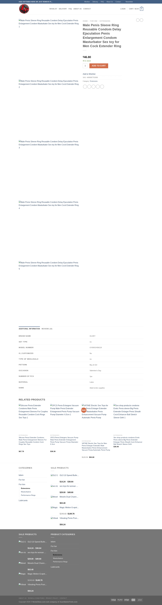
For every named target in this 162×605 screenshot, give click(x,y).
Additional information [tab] (29, 329)
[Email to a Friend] (93, 87)
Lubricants (23, 500)
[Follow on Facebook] (135, 2)
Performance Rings (28, 495)
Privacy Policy (52, 598)
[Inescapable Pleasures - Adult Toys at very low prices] (30, 9)
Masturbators (26, 492)
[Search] (47, 9)
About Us (109, 2)
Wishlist (87, 2)
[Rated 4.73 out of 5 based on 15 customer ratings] (102, 53)
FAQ (102, 2)
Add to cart (99, 66)
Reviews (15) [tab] (47, 329)
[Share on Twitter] (89, 87)
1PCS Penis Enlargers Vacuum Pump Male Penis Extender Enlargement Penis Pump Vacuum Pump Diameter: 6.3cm (64, 441)
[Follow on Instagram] (137, 2)
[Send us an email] (142, 2)
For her (22, 480)
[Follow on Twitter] (140, 2)
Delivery (95, 2)
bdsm (21, 475)
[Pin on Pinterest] (98, 87)
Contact (118, 2)
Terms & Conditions (36, 598)
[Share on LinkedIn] (102, 87)
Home (85, 21)
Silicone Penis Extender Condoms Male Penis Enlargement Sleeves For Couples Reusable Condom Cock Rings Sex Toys (33, 441)
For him (93, 21)
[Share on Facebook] (85, 87)
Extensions (105, 21)
